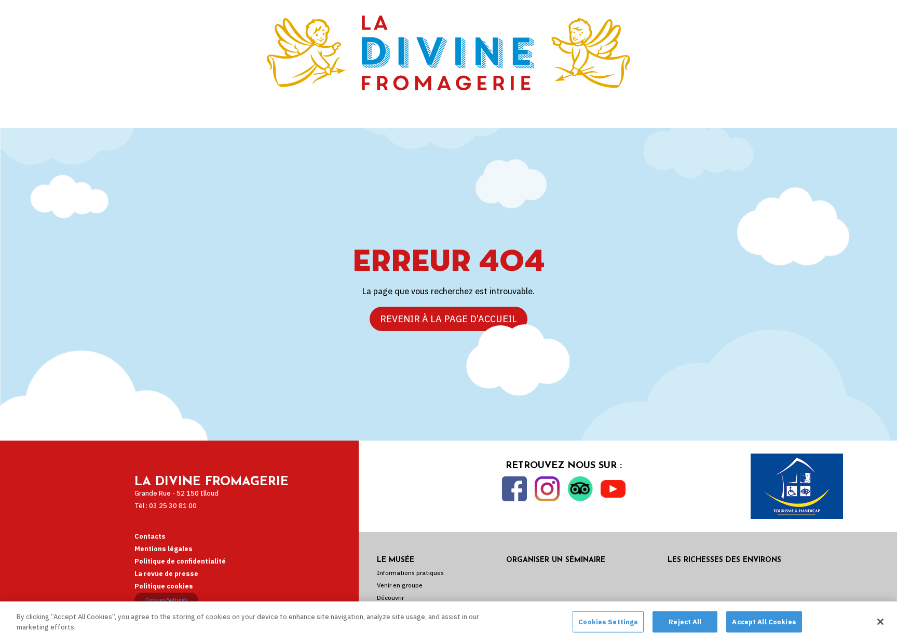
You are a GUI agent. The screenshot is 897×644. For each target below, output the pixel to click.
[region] (448, 622)
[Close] (880, 621)
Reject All (685, 622)
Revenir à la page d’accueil (448, 319)
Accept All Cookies (764, 622)
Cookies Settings (166, 600)
